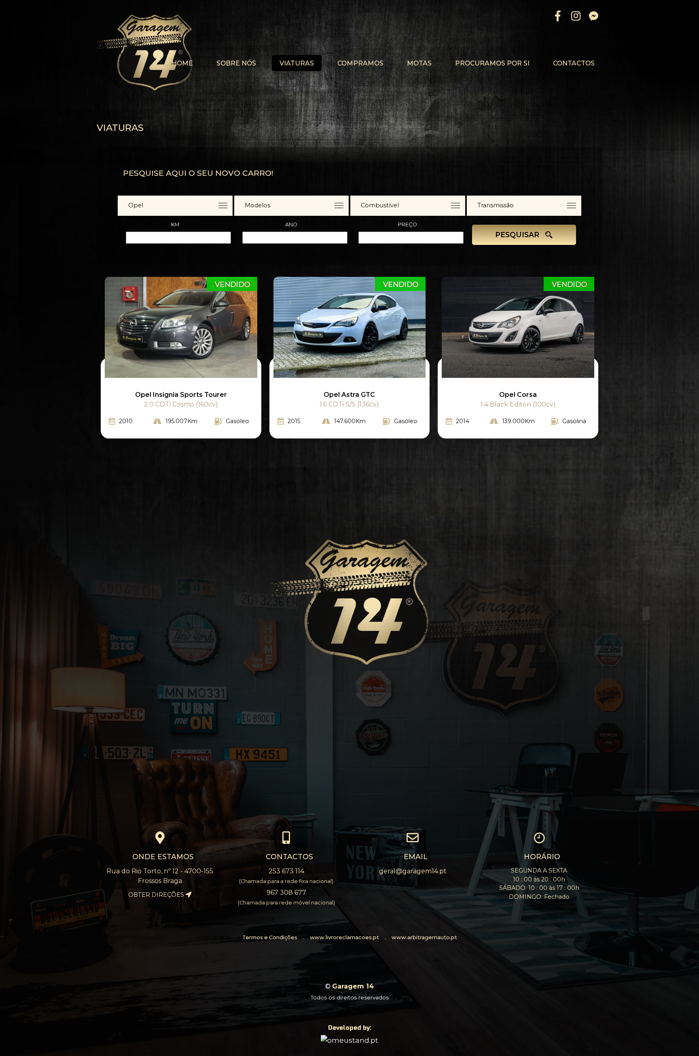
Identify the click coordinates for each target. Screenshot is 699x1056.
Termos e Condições (269, 937)
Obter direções (157, 894)
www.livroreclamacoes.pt (344, 937)
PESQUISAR (518, 234)
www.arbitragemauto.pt (424, 937)
